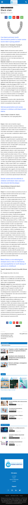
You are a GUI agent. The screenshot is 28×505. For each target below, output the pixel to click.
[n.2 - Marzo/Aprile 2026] (23, 383)
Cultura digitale (4, 359)
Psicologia (3, 352)
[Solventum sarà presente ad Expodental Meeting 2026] (4, 443)
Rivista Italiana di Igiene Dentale (8, 389)
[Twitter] (19, 490)
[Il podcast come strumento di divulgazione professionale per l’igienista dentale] (4, 357)
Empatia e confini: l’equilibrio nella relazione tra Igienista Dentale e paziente (18, 350)
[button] (26, 2)
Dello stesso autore (6, 345)
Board (14, 477)
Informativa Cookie (14, 495)
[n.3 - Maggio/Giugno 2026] (14, 383)
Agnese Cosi (3, 12)
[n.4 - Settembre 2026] (5, 383)
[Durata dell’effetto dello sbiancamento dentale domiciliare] (4, 403)
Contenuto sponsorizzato (14, 437)
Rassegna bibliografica (9, 7)
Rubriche (2, 7)
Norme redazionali (14, 479)
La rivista (14, 476)
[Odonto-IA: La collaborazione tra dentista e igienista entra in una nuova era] (4, 429)
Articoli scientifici (12, 404)
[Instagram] (12, 490)
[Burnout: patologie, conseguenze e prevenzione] (4, 364)
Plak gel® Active (23, 333)
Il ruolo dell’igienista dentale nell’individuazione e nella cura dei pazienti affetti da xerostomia (7, 336)
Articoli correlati (5, 343)
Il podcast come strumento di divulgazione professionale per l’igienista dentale (17, 357)
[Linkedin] (16, 490)
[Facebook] (8, 490)
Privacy (21, 495)
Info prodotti (11, 430)
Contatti (14, 481)
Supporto (7, 495)
